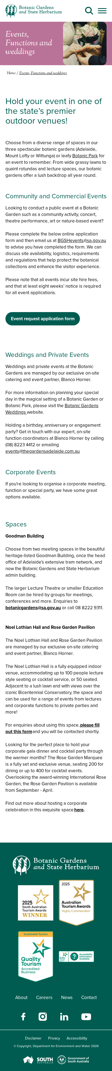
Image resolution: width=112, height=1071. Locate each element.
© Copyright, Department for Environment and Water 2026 (56, 1046)
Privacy (54, 1038)
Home (11, 73)
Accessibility (77, 1038)
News (67, 997)
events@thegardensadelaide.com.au (42, 451)
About (21, 997)
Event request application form (42, 318)
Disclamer (33, 1038)
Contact (89, 997)
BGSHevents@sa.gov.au (82, 240)
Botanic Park (85, 155)
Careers (44, 997)
